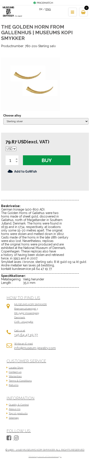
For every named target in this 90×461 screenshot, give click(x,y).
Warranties (15, 376)
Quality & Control (19, 404)
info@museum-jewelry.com (35, 348)
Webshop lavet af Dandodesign (44, 456)
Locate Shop (16, 367)
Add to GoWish (25, 171)
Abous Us (14, 409)
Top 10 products (18, 413)
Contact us (15, 372)
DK (41, 9)
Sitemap (14, 417)
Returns (13, 385)
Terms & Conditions (20, 380)
